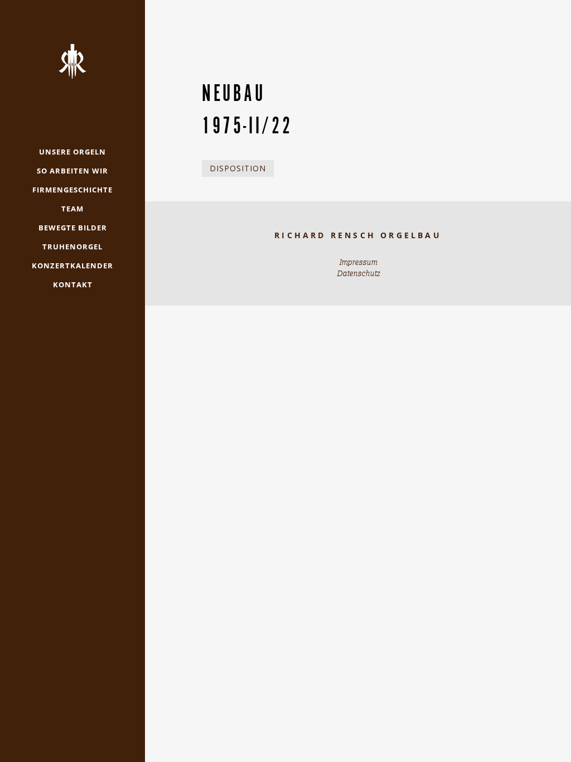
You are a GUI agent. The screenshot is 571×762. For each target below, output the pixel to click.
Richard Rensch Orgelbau (358, 235)
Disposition (238, 168)
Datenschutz (358, 273)
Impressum (358, 262)
